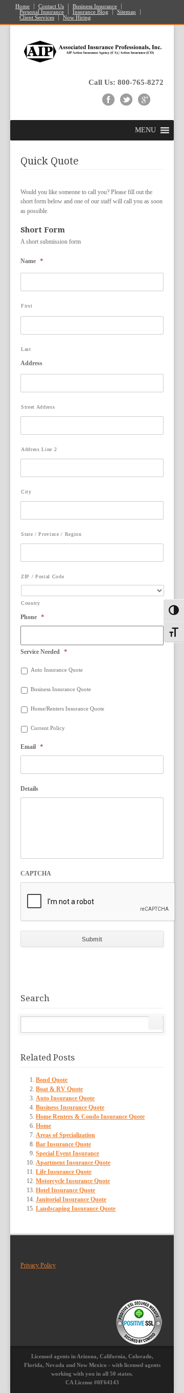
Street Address (38, 407)
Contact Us (51, 6)
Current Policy (48, 728)
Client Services (36, 17)
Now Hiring (77, 17)
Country (30, 603)
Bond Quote (51, 1079)
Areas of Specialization (65, 1135)
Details (29, 788)
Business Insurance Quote (61, 689)
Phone (32, 617)
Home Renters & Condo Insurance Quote (90, 1116)
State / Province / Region (51, 534)
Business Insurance (95, 6)
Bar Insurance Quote (63, 1144)
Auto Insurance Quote (57, 670)
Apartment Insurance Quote (73, 1162)
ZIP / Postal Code (42, 576)
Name (31, 261)
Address (31, 363)
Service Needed (43, 651)
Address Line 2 (39, 449)
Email (31, 746)
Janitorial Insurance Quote (71, 1199)
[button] (145, 130)
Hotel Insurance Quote (65, 1190)
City (26, 491)
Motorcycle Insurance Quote (73, 1181)
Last (26, 349)
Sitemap (126, 12)
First (26, 306)
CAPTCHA (35, 873)
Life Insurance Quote (63, 1171)
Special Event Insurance (67, 1153)
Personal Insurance (41, 12)
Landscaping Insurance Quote (76, 1208)
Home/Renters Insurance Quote (67, 709)
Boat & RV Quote (59, 1089)
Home (22, 6)
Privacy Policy (38, 1265)
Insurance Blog (90, 12)
